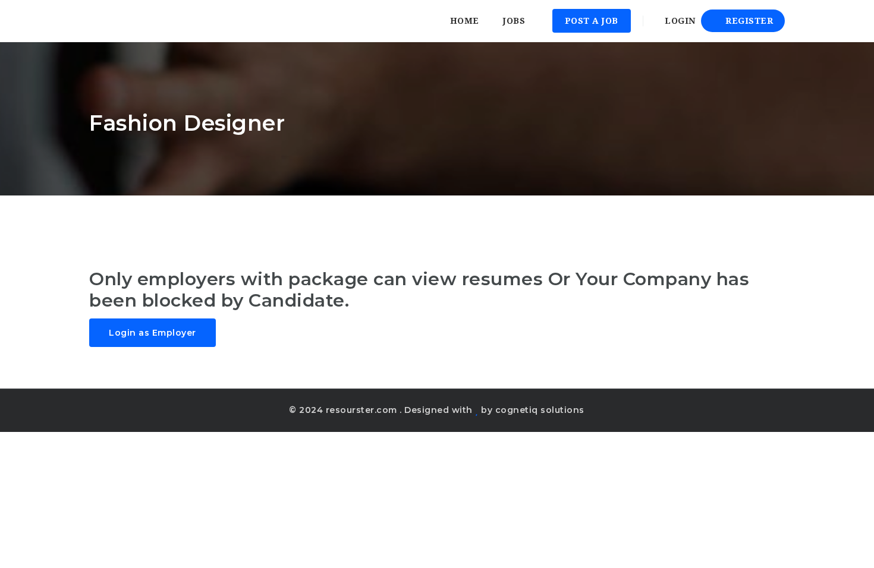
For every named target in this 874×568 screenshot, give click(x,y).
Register (748, 21)
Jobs (514, 21)
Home (464, 21)
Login (679, 21)
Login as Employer (152, 332)
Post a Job (591, 21)
